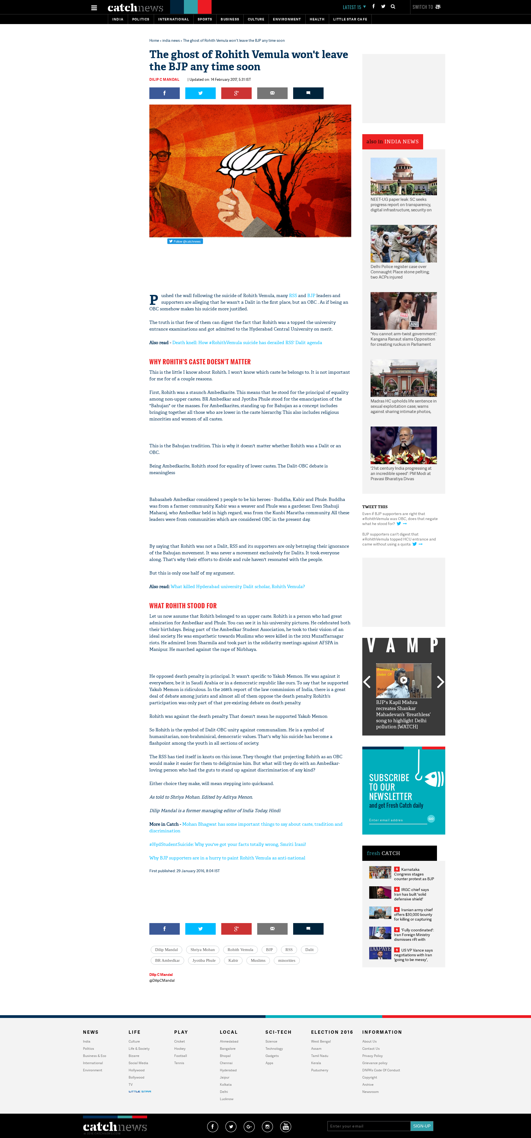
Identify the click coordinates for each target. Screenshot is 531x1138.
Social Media (138, 1063)
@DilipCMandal (162, 980)
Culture (256, 19)
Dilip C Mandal (164, 79)
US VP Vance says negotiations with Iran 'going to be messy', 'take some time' (413, 957)
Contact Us (371, 1048)
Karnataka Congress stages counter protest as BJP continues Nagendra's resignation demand (414, 879)
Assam (316, 1048)
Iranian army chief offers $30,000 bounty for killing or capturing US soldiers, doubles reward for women (413, 919)
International (93, 1063)
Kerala (316, 1063)
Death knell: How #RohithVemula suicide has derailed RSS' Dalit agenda (247, 342)
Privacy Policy (372, 1055)
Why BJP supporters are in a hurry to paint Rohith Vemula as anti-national (227, 858)
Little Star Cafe (350, 19)
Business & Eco (94, 1055)
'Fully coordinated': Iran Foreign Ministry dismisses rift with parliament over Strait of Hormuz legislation (414, 939)
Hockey (180, 1048)
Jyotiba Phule (204, 960)
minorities (286, 960)
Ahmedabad (229, 1041)
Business (230, 19)
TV (130, 1084)
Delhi (224, 1091)
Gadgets (272, 1055)
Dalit (309, 949)
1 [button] (387, 739)
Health (317, 19)
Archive (368, 1084)
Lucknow (226, 1099)
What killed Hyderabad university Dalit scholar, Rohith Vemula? (238, 586)
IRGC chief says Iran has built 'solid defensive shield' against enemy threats (413, 896)
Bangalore (228, 1048)
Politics (141, 19)
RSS (293, 295)
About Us (369, 1041)
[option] (403, 696)
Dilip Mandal (166, 949)
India (118, 19)
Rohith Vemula (240, 949)
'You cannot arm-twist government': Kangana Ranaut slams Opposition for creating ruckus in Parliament (404, 339)
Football (180, 1055)
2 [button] (395, 739)
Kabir (233, 960)
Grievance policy (374, 1063)
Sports (205, 19)
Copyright (369, 1077)
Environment (287, 19)
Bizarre (134, 1055)
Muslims (258, 960)
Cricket (179, 1041)
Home (154, 40)
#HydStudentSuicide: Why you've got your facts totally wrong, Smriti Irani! (227, 844)
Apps (269, 1063)
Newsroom (370, 1091)
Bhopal (225, 1055)
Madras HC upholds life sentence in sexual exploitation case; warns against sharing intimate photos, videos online (404, 406)
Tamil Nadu (319, 1055)
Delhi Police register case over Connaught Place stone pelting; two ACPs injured (400, 272)
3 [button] (404, 739)
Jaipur (224, 1077)
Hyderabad (228, 1070)
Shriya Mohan (203, 949)
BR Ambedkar (167, 960)
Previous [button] (366, 682)
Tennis (179, 1063)
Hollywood (137, 1070)
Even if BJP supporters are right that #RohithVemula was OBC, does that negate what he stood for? (400, 518)
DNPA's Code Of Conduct (381, 1070)
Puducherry (319, 1070)
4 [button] (412, 739)
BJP (311, 295)
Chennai (226, 1063)
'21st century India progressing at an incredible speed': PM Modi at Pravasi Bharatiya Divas (401, 474)
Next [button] (441, 682)
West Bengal (321, 1041)
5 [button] (420, 739)
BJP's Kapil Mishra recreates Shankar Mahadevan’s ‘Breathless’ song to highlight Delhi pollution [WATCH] (403, 715)
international (173, 19)
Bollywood (136, 1077)
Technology (274, 1048)
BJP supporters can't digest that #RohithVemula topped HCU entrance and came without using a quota (399, 539)
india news (171, 40)
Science (271, 1041)
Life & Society (139, 1048)
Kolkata (226, 1084)
